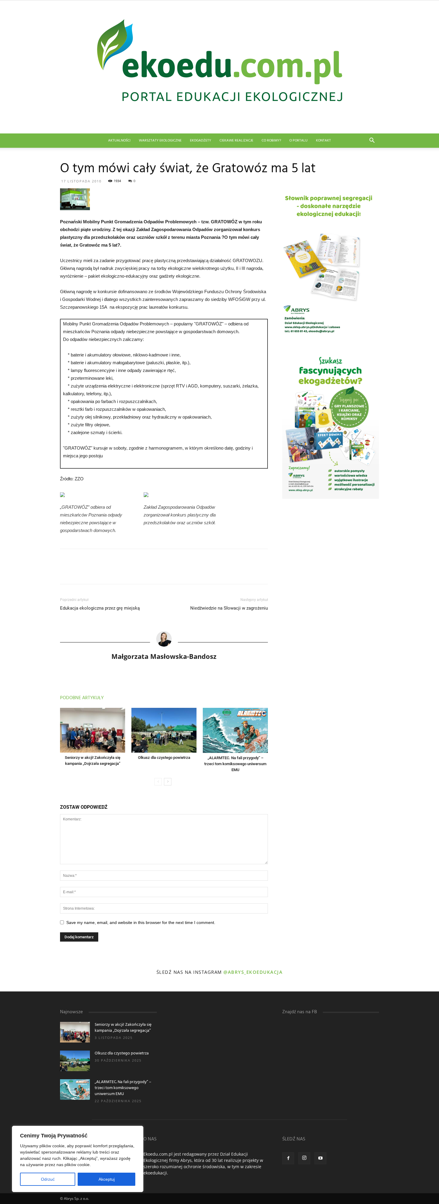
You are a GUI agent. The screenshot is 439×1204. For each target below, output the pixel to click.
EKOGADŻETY (200, 141)
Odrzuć (48, 1179)
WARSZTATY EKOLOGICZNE (160, 141)
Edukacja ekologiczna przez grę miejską (100, 608)
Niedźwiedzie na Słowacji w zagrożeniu (229, 608)
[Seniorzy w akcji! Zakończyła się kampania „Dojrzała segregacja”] (92, 730)
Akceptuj (107, 1179)
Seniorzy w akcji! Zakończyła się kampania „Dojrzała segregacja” (123, 1027)
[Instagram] (304, 1158)
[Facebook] (288, 1158)
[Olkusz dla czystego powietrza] (164, 730)
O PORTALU (298, 141)
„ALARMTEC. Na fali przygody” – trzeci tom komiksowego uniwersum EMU (235, 764)
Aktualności (119, 141)
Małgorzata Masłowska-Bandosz (164, 656)
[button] (372, 141)
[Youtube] (320, 1158)
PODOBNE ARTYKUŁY (82, 698)
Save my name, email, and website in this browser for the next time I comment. (140, 922)
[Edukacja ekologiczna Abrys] (219, 67)
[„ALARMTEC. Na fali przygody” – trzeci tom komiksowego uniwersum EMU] (235, 730)
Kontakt (323, 141)
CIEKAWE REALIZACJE (236, 141)
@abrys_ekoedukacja (253, 972)
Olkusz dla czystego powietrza (164, 757)
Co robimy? (271, 141)
